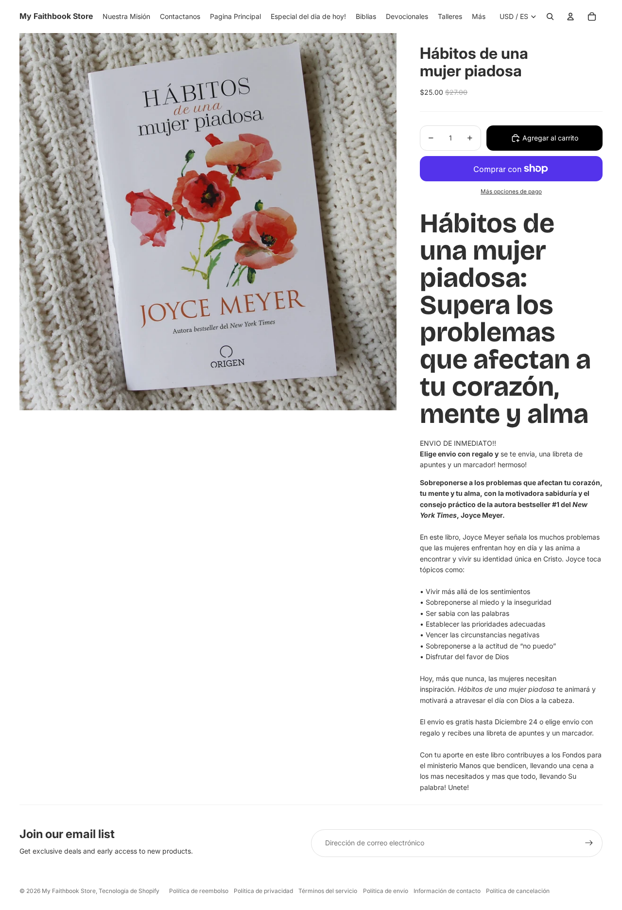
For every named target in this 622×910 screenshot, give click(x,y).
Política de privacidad (263, 890)
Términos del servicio (327, 890)
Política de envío (385, 890)
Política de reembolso (198, 890)
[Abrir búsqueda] (550, 16)
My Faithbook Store (69, 890)
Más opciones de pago (511, 191)
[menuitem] (478, 16)
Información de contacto (447, 890)
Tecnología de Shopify (129, 890)
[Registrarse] (589, 843)
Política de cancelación (518, 890)
